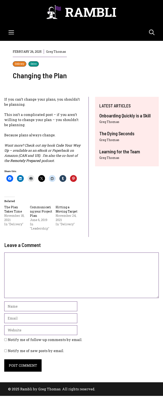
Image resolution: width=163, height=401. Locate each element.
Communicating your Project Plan (41, 211)
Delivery (19, 63)
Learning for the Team (119, 151)
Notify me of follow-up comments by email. (45, 339)
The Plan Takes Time (13, 209)
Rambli (91, 11)
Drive (34, 63)
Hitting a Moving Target (66, 209)
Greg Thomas (109, 122)
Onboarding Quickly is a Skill (125, 115)
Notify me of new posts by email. (36, 350)
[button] (152, 32)
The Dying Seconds (116, 133)
